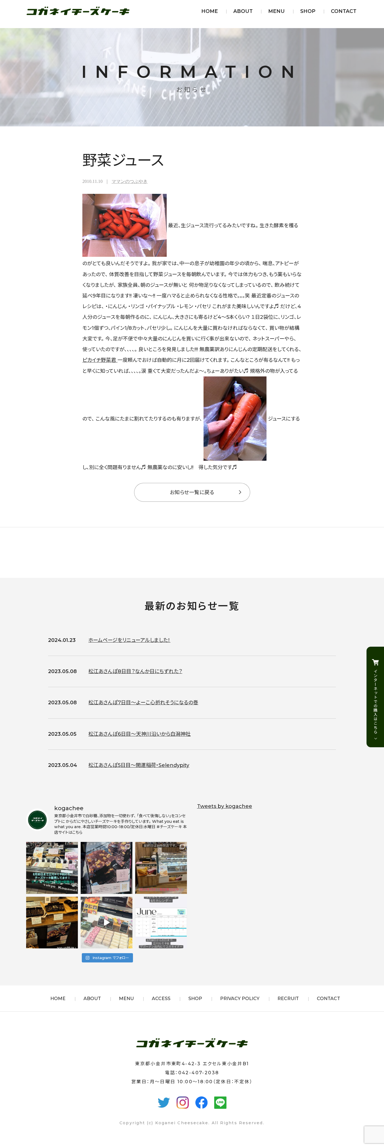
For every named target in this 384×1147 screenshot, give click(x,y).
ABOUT (243, 11)
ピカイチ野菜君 (100, 360)
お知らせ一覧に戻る (192, 492)
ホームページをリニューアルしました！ (129, 640)
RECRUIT (288, 998)
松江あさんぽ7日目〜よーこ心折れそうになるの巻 (143, 702)
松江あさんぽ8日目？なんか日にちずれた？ (135, 671)
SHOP (307, 11)
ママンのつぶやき (130, 181)
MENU (276, 11)
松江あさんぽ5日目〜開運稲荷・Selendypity (138, 765)
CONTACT (343, 11)
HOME (209, 11)
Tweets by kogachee (224, 806)
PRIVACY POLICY (239, 998)
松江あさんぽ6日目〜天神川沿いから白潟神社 (139, 734)
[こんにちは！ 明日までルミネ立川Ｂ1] (106, 922)
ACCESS (161, 998)
